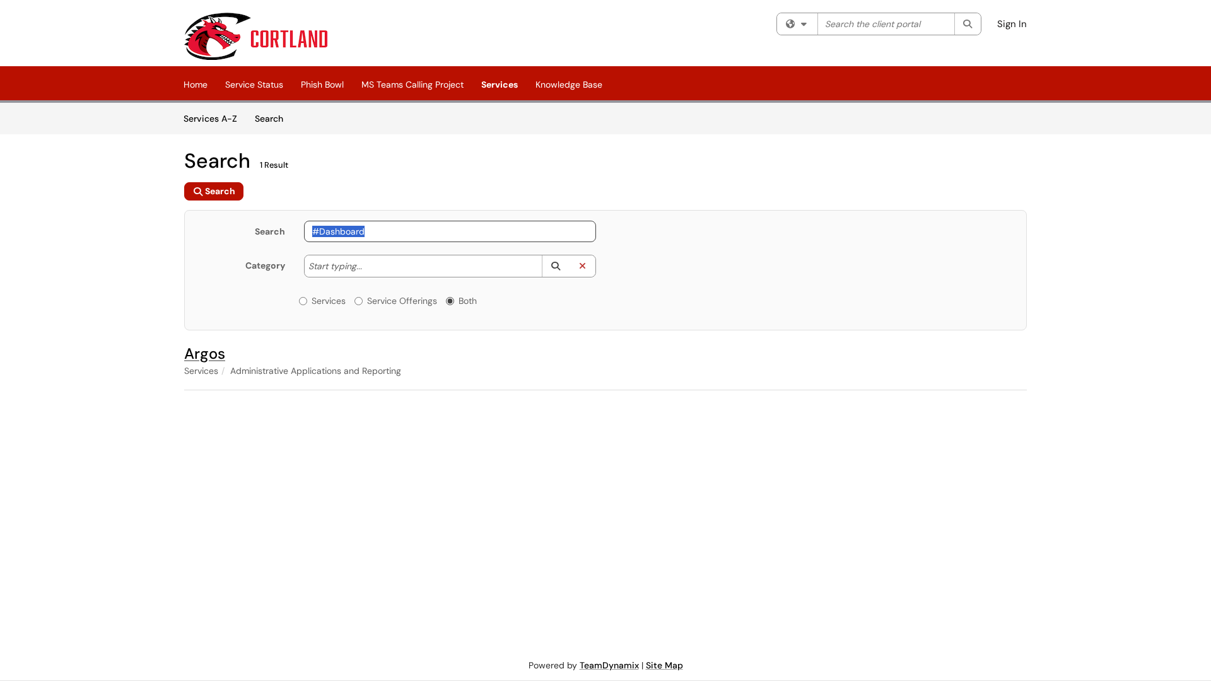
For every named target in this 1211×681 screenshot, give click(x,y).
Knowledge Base (568, 84)
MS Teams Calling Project (412, 84)
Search (273, 118)
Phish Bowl (322, 84)
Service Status (254, 84)
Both (468, 300)
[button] (555, 266)
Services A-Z (210, 118)
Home (196, 84)
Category (265, 265)
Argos (204, 353)
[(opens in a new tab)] (255, 36)
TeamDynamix (609, 665)
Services (499, 84)
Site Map (664, 665)
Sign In (1012, 24)
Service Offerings (402, 300)
